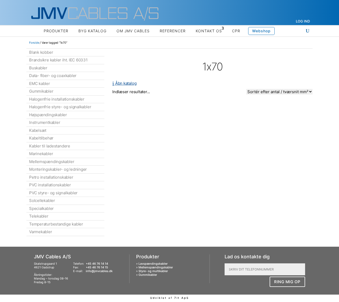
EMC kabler (39, 83)
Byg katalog (92, 31)
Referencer (173, 31)
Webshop (261, 31)
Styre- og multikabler (153, 271)
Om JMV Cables (133, 31)
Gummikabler (41, 91)
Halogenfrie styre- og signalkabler (60, 106)
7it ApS (181, 297)
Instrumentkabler (44, 122)
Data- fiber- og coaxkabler (53, 75)
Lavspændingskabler (153, 263)
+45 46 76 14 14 (97, 263)
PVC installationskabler (50, 184)
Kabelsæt (37, 130)
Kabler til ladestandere (49, 145)
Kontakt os (209, 31)
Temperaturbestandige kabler (56, 224)
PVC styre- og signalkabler (53, 192)
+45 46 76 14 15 (97, 267)
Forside (34, 42)
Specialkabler (41, 208)
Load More (212, 108)
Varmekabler (40, 231)
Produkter (56, 31)
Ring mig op (287, 281)
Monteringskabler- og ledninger (58, 169)
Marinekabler (41, 153)
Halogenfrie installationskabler (56, 99)
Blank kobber (41, 52)
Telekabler (38, 216)
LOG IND (303, 21)
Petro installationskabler (51, 177)
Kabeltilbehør (41, 138)
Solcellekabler (42, 200)
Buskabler (38, 67)
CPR (236, 31)
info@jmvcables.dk (99, 271)
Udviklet (158, 297)
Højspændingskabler (48, 114)
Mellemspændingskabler (51, 161)
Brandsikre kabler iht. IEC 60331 (58, 59)
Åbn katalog (124, 83)
